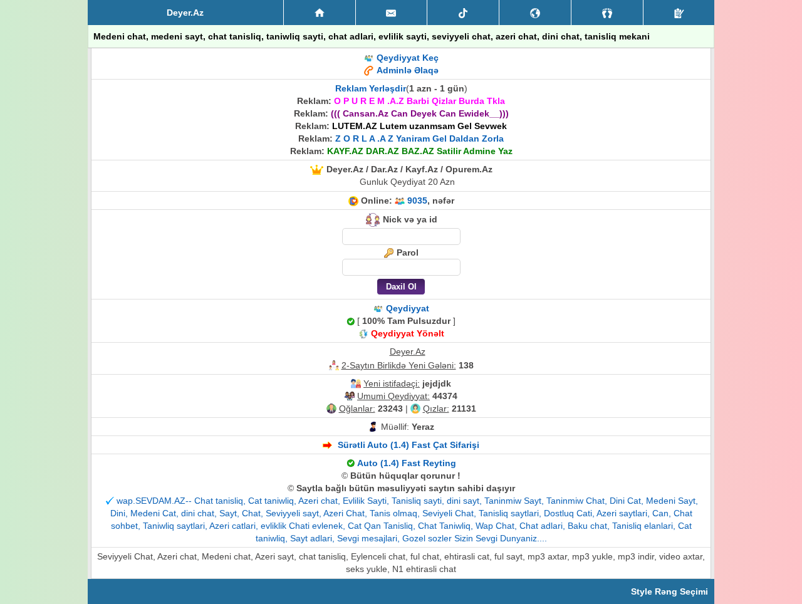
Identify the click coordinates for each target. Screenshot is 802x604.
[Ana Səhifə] (319, 12)
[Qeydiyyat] (678, 12)
